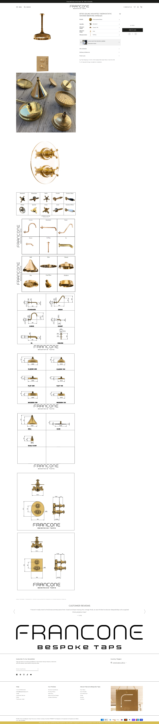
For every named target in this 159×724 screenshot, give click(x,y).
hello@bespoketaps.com (22, 691)
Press (81, 695)
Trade (17, 693)
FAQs (17, 697)
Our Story (82, 689)
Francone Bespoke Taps (25, 718)
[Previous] (14, 611)
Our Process (83, 691)
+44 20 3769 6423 (21, 689)
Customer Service (20, 695)
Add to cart (132, 30)
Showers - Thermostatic (26, 599)
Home (17, 599)
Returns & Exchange (53, 695)
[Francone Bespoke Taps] (79, 7)
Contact (82, 699)
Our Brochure (83, 693)
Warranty (50, 693)
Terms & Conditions (53, 689)
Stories (82, 697)
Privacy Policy (51, 691)
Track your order (20, 699)
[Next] (145, 611)
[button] (27, 7)
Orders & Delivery (52, 697)
